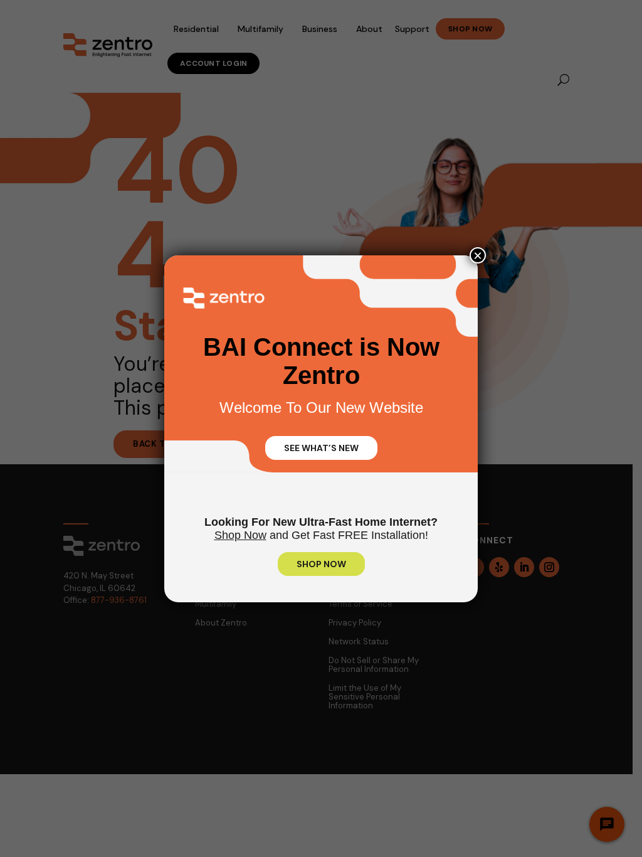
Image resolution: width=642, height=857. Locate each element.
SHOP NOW (321, 564)
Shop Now (240, 535)
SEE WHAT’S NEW (321, 448)
